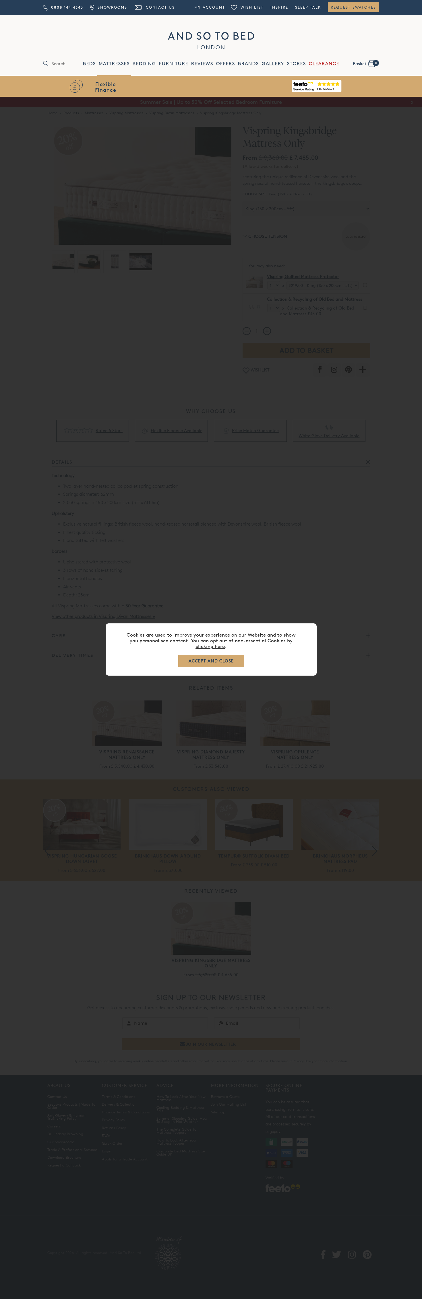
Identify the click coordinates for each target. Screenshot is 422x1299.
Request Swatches (353, 7)
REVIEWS (202, 63)
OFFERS (225, 63)
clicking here (210, 646)
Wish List (251, 7)
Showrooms (111, 7)
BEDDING (144, 63)
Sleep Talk (308, 7)
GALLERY (273, 63)
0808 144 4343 (66, 7)
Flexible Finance (105, 87)
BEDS (89, 63)
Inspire (279, 7)
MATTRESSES (114, 63)
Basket (365, 63)
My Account (209, 7)
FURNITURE (173, 63)
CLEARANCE (324, 63)
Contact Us (159, 7)
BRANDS (248, 63)
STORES (296, 63)
